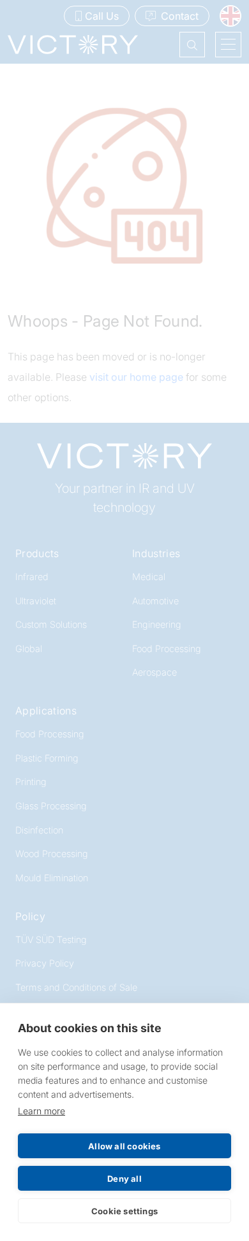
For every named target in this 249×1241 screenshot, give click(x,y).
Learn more (41, 1110)
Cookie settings (124, 1211)
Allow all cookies (124, 1146)
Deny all (124, 1179)
